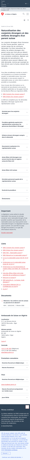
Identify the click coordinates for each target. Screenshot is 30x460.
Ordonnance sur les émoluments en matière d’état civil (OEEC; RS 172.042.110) (15, 268)
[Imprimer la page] (24, 20)
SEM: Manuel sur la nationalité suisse (14, 255)
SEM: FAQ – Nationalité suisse (12, 253)
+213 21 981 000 (6, 348)
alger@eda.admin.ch (7, 352)
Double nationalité (7, 233)
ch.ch (4, 289)
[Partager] (28, 20)
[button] (27, 407)
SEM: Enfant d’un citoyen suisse (12, 97)
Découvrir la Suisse (9, 277)
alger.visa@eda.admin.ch (8, 384)
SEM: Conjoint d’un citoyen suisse (13, 94)
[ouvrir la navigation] (27, 14)
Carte (3, 341)
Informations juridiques (10, 450)
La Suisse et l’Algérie (10, 14)
